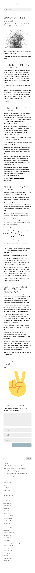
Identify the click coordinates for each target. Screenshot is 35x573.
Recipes (6, 555)
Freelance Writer (9, 545)
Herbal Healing (8, 550)
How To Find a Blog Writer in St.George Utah (17, 473)
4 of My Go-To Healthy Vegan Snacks (14, 466)
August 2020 (7, 503)
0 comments (14, 26)
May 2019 (6, 510)
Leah (6, 24)
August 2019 (7, 505)
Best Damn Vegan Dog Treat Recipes (15, 468)
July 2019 (6, 508)
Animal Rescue (8, 538)
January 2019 (7, 513)
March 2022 (7, 490)
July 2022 (6, 488)
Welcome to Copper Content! (12, 476)
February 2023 (8, 482)
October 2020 (8, 500)
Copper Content (18, 570)
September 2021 (8, 495)
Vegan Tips (7, 560)
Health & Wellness (9, 548)
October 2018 (7, 521)
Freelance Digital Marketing (12, 543)
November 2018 (8, 518)
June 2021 (6, 498)
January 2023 (7, 485)
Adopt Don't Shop (9, 532)
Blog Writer (7, 540)
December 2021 (8, 493)
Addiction (20, 24)
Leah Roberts (18, 568)
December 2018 (8, 516)
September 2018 (8, 523)
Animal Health (8, 535)
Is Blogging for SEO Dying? (11, 471)
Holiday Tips (7, 553)
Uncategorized (8, 558)
